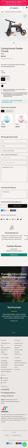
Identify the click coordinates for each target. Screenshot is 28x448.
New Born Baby (4, 362)
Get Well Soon (4, 365)
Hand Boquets (18, 360)
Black (2, 86)
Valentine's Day (18, 345)
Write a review (14, 255)
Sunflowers (17, 369)
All (2, 111)
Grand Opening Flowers (6, 369)
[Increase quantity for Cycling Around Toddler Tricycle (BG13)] (6, 206)
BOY (3, 79)
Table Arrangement (19, 365)
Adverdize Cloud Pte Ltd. (22, 440)
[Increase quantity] (9, 121)
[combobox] (14, 158)
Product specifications (8, 215)
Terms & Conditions (5, 347)
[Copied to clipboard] (21, 219)
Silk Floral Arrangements (20, 362)
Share (4, 219)
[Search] (23, 8)
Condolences (4, 360)
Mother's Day (18, 354)
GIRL (8, 79)
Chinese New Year (19, 343)
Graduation (4, 367)
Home (2, 11)
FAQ (2, 345)
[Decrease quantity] (5, 121)
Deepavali (17, 347)
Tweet (9, 219)
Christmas (17, 352)
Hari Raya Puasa (19, 349)
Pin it (15, 219)
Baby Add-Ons (9, 111)
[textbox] (10, 157)
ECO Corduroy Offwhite (5, 86)
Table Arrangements (6, 371)
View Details (6, 124)
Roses (16, 367)
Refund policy (4, 349)
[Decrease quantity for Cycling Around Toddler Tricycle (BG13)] (2, 206)
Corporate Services (5, 343)
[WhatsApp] (18, 219)
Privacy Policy (4, 354)
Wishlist (3, 352)
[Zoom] (25, 16)
